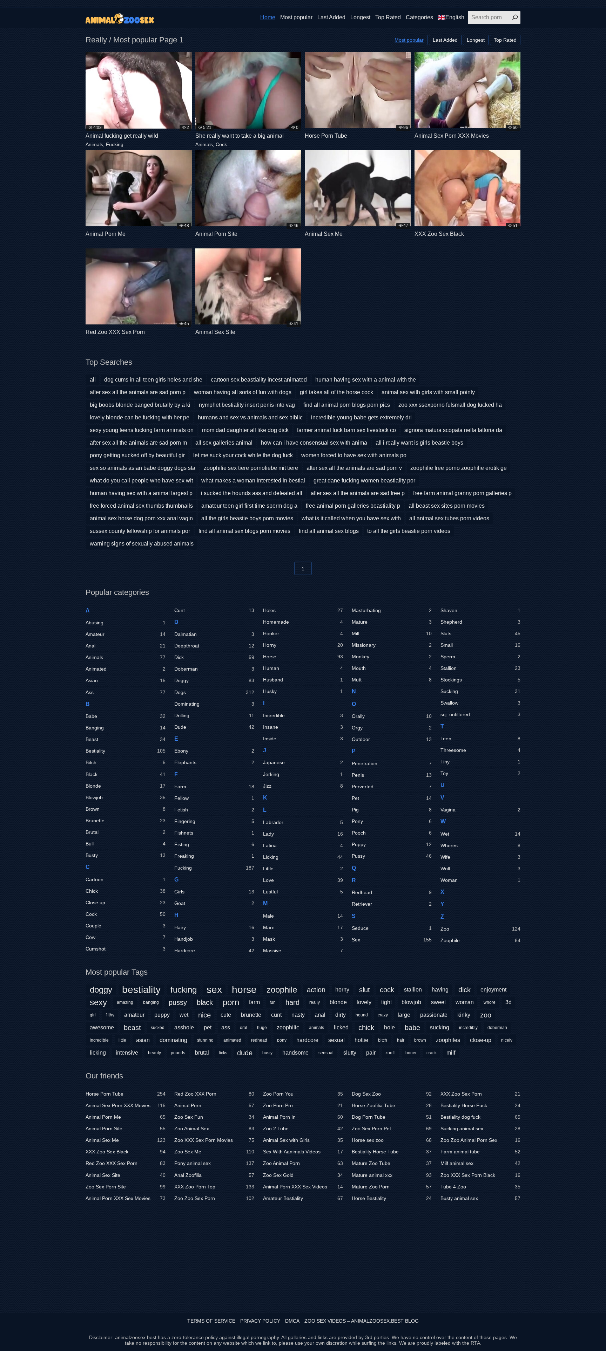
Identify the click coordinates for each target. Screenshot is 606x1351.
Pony (392, 821)
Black (126, 774)
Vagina (480, 809)
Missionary (392, 645)
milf (450, 1053)
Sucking (480, 691)
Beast (126, 739)
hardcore (307, 1040)
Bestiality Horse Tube (392, 1151)
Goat (214, 903)
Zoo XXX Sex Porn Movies (214, 1140)
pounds (178, 1052)
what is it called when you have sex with (351, 518)
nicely (506, 1040)
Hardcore (214, 950)
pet (207, 1027)
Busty (126, 855)
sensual (326, 1052)
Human (303, 668)
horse (244, 990)
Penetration (392, 763)
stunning (205, 1040)
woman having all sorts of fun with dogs (242, 392)
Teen (480, 738)
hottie (361, 1040)
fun (273, 1002)
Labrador (303, 822)
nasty (298, 1015)
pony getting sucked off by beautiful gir (137, 455)
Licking (303, 857)
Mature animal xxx (392, 1175)
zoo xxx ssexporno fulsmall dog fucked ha (450, 405)
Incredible (303, 715)
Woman (480, 880)
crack (431, 1052)
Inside (303, 738)
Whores (480, 845)
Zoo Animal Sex (214, 1128)
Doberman (214, 669)
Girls (214, 891)
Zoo (480, 929)
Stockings (480, 680)
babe (412, 1027)
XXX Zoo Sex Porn (480, 1094)
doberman (497, 1027)
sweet (438, 1002)
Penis (392, 775)
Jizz (303, 786)
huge (262, 1027)
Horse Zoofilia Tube (392, 1105)
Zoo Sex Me (214, 1151)
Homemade (303, 622)
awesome (102, 1027)
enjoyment (493, 990)
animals (316, 1027)
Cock (221, 144)
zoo (485, 1015)
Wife (480, 857)
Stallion (480, 668)
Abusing (126, 622)
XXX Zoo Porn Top (214, 1186)
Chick (126, 891)
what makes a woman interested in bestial (253, 481)
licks (223, 1052)
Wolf (480, 868)
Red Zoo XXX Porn (214, 1094)
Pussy (392, 856)
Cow (126, 937)
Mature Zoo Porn (392, 1186)
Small (480, 645)
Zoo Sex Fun (214, 1117)
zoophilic (288, 1027)
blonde (338, 1002)
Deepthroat (214, 646)
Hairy (214, 927)
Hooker (303, 633)
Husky (303, 691)
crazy (383, 1015)
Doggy (214, 680)
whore (490, 1002)
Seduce (392, 928)
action (316, 990)
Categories (419, 17)
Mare (303, 927)
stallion (413, 990)
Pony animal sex (214, 1163)
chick (366, 1027)
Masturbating (392, 610)
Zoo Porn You (303, 1094)
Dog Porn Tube (392, 1117)
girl (93, 1015)
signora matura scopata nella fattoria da (453, 430)
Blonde (126, 786)
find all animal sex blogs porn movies (244, 531)
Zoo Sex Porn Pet (392, 1128)
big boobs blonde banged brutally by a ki (140, 405)
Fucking (114, 144)
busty (267, 1052)
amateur (134, 1015)
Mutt (392, 680)
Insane (303, 727)
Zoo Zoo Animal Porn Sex (480, 1140)
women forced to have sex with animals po (353, 455)
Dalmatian (214, 634)
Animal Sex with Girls (303, 1140)
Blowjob (126, 797)
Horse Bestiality (392, 1198)
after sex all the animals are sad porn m (138, 443)
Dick (214, 657)
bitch (382, 1040)
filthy (110, 1015)
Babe (126, 716)
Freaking (214, 856)
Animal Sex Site (126, 1175)
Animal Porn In (303, 1117)
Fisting (214, 844)
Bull (126, 843)
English (454, 17)
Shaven (480, 610)
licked (341, 1027)
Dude (214, 727)
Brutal (126, 832)
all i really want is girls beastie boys (419, 443)
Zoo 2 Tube (303, 1128)
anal (320, 1015)
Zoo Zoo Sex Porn (214, 1198)
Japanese (303, 762)
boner (411, 1052)
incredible (99, 1040)
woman (465, 1002)
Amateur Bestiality (303, 1198)
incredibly (468, 1027)
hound (362, 1015)
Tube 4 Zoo (480, 1186)
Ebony (214, 751)
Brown (126, 809)
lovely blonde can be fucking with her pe (139, 417)
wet (184, 1015)
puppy (162, 1015)
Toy (480, 773)
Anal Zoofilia (214, 1175)
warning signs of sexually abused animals (142, 544)
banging (151, 1002)
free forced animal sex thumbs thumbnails (141, 506)
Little (303, 868)
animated (232, 1040)
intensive (127, 1053)
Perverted (392, 786)
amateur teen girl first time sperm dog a (249, 506)
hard (292, 1002)
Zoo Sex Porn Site (126, 1186)
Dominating (214, 704)
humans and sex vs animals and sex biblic (250, 417)
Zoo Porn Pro (303, 1105)
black (205, 1002)
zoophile (282, 989)
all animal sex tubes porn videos (449, 518)
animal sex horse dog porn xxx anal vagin (141, 518)
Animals (94, 144)
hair (400, 1040)
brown (420, 1040)
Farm (214, 786)
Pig (392, 809)
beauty (154, 1052)
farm (254, 1002)
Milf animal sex (480, 1163)
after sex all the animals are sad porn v (354, 468)
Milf (392, 633)
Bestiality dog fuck (480, 1117)
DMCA (292, 1321)
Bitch (126, 762)
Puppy (392, 844)
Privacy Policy (260, 1321)
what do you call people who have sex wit (141, 481)
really (314, 1002)
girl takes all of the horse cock (336, 392)
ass (225, 1027)
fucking (183, 989)
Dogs (214, 692)
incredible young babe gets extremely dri (361, 417)
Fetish (214, 809)
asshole (184, 1027)
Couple (126, 925)
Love (303, 880)
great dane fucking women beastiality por (364, 481)
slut (364, 990)
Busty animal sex (480, 1198)
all (93, 380)
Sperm (480, 656)
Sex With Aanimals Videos (303, 1151)
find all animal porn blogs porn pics (346, 405)
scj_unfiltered (480, 714)
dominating (173, 1040)
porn (231, 1002)
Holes (303, 610)
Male (303, 916)
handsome (295, 1053)
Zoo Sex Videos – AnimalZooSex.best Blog (361, 1321)
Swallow (480, 703)
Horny (303, 645)
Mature (392, 622)
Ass (126, 692)
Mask (303, 939)
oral (243, 1027)
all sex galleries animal (223, 443)
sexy (98, 1002)
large (404, 1015)
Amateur (126, 634)
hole (389, 1027)
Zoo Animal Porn (303, 1163)
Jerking (303, 774)
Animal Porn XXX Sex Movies (126, 1198)
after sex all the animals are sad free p (358, 493)
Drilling (214, 715)
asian (143, 1040)
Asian (126, 680)
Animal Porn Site (126, 1128)
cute (226, 1015)
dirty (340, 1015)
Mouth (392, 668)
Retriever (392, 904)
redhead (259, 1040)
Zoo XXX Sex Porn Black (480, 1175)
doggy (101, 989)
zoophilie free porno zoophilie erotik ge (458, 468)
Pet (392, 798)
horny (342, 990)
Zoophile (480, 940)
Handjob (214, 939)
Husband (303, 680)
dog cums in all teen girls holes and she (153, 380)
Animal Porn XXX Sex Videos (303, 1186)
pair (371, 1053)
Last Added (331, 17)
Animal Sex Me (126, 1140)
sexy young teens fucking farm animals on (142, 430)
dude (244, 1053)
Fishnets (214, 833)
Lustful (303, 891)
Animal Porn (214, 1105)
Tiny (480, 761)
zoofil (390, 1052)
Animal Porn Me (126, 1117)
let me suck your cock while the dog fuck (243, 455)
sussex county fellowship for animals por (140, 531)
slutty (349, 1053)
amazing (125, 1002)
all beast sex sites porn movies (447, 506)
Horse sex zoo (392, 1140)
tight (386, 1002)
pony (282, 1040)
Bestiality (126, 751)
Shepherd (480, 622)
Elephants (214, 762)
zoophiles (448, 1040)
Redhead (392, 892)
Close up (126, 902)
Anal (126, 646)
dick (464, 990)
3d (508, 1002)
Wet (480, 834)
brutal (202, 1053)
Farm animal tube (480, 1151)
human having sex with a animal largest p (141, 493)
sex (214, 990)
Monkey (392, 656)
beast (132, 1027)
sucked (157, 1027)
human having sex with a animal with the (365, 380)
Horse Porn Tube (126, 1094)
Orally (392, 716)
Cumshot (126, 949)
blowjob (411, 1002)
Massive (303, 950)
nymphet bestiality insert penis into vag (247, 405)
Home (267, 17)
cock (387, 990)
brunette (251, 1015)
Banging (126, 728)
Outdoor (392, 739)
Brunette (126, 820)
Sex (392, 939)
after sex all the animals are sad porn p (138, 392)
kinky (463, 1015)
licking (98, 1053)
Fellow (214, 798)
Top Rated (388, 17)
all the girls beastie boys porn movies (247, 518)
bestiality (141, 990)
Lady (303, 834)
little (122, 1040)
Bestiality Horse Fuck (480, 1105)
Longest (360, 17)
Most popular (296, 17)
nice (204, 1015)
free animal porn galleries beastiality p (353, 506)
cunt (276, 1015)
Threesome (480, 750)
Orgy (392, 728)
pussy (178, 1002)
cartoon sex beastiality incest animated (259, 380)
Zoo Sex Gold (303, 1175)
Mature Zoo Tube (392, 1163)
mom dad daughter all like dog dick (245, 430)
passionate (433, 1015)
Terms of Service (211, 1321)
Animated (126, 669)
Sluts (480, 633)
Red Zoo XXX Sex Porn (126, 1163)
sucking (439, 1027)
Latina (303, 845)
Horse (303, 656)
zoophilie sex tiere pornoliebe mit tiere (251, 468)
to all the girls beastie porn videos (408, 531)
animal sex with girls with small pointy (428, 392)
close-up (480, 1040)
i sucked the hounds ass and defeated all (251, 493)
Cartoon (126, 879)
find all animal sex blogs (329, 531)
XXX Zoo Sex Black (126, 1151)
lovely (364, 1002)
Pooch (392, 833)
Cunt (214, 610)
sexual (336, 1040)
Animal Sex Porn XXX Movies (126, 1105)
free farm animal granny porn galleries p (462, 493)
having (440, 990)
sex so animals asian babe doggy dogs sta (142, 468)
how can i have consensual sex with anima (314, 443)
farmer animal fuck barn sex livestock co (346, 430)
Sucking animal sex (480, 1128)
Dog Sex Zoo (392, 1094)
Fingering (214, 821)
